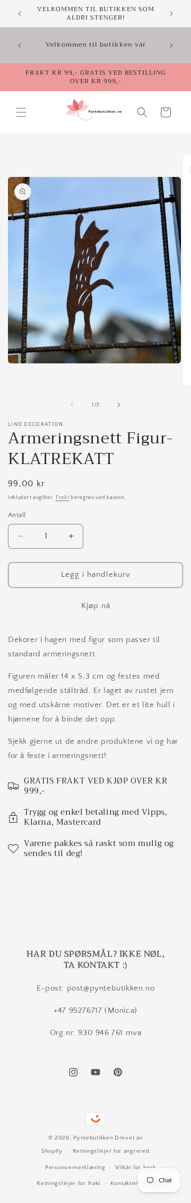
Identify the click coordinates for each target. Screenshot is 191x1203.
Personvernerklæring (75, 1167)
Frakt (63, 498)
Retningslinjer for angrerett (111, 1151)
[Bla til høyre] (119, 404)
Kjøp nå (95, 605)
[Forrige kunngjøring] (19, 13)
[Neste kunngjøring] (171, 13)
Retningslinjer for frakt (68, 1183)
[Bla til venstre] (72, 404)
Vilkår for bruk (135, 1167)
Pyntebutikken (93, 1138)
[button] (21, 112)
